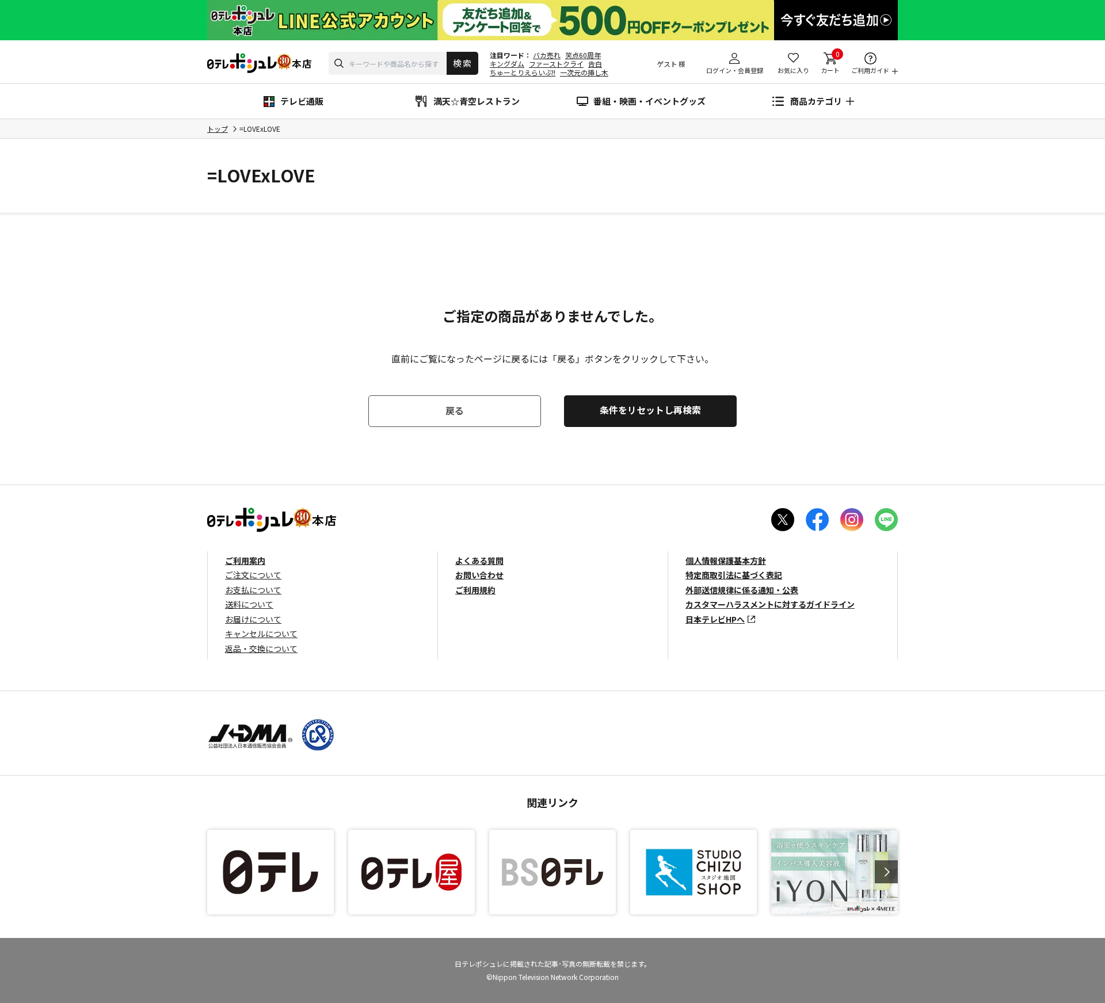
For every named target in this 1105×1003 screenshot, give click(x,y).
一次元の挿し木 (584, 72)
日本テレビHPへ (715, 619)
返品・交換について (261, 648)
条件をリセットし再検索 (650, 410)
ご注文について (253, 575)
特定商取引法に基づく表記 (733, 575)
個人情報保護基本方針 (725, 560)
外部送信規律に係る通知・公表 (741, 590)
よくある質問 (479, 560)
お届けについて (253, 619)
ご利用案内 (245, 560)
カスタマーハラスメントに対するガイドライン (770, 604)
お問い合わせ (479, 575)
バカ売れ (547, 55)
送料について (249, 604)
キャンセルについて (261, 633)
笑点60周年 (583, 55)
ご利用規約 (475, 590)
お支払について (253, 590)
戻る (454, 410)
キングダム (507, 63)
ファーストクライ (556, 63)
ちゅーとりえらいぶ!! (522, 72)
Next (886, 871)
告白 (595, 63)
